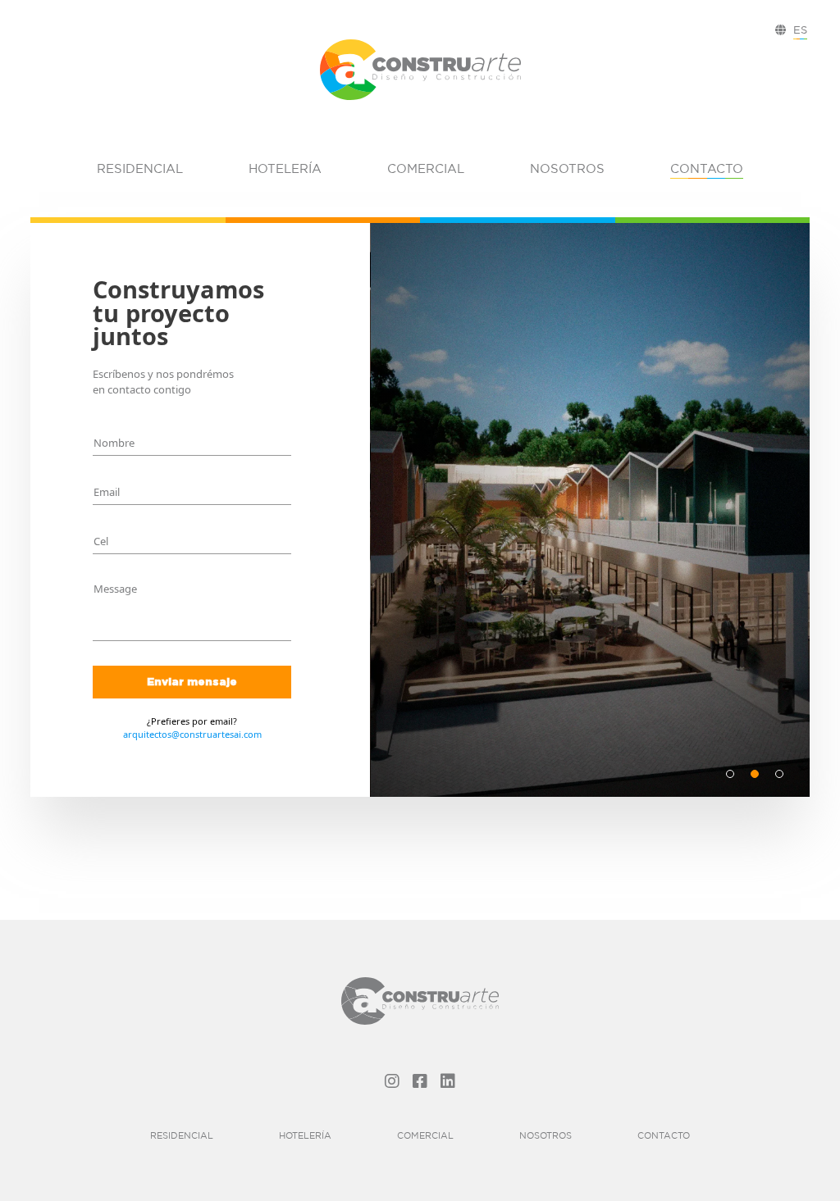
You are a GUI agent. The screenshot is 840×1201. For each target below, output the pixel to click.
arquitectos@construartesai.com (192, 734)
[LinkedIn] (448, 1081)
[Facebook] (420, 1081)
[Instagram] (392, 1081)
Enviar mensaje (192, 681)
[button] (730, 774)
